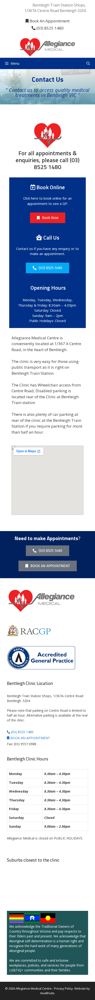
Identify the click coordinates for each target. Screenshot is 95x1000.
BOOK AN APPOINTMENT (29, 738)
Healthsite (47, 993)
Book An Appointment (49, 21)
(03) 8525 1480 (50, 28)
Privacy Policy (63, 988)
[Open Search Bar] (88, 63)
